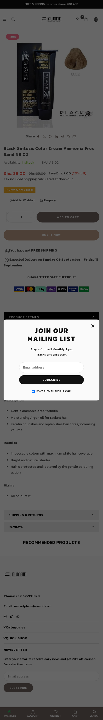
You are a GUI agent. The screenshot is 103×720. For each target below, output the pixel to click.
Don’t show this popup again (54, 391)
